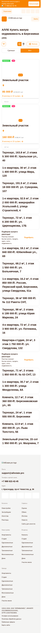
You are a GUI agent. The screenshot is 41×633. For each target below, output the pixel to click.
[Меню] (4, 19)
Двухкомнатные (7, 546)
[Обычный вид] (19, 44)
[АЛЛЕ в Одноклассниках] (28, 495)
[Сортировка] (4, 44)
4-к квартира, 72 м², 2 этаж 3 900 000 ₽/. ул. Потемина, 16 (19, 328)
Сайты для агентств (28, 524)
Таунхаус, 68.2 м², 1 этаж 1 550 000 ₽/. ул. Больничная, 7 (18, 267)
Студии (4, 539)
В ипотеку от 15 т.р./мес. (11, 96)
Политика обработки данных (11, 619)
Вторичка (25, 530)
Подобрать (29, 237)
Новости (24, 520)
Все (29, 50)
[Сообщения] (33, 11)
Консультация (33, 4)
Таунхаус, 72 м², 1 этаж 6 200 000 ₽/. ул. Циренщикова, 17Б (17, 221)
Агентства (5, 516)
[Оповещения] (37, 11)
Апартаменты (6, 535)
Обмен (24, 512)
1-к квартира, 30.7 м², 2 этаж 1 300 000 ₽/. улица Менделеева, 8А (20, 385)
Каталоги (4, 503)
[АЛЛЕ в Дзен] (12, 495)
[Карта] (23, 44)
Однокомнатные (7, 542)
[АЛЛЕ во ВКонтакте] (20, 495)
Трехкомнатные (7, 550)
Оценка (24, 508)
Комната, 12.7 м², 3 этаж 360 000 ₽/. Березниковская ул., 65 (20, 401)
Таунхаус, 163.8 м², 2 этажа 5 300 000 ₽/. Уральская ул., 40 (20, 156)
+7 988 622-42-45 (10, 6)
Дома (3, 558)
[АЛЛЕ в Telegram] (35, 495)
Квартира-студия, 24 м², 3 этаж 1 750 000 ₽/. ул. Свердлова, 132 (18, 344)
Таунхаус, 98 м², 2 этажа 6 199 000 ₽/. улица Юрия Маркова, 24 (18, 313)
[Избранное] (23, 11)
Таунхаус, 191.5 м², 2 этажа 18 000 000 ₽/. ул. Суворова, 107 (20, 187)
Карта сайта (6, 625)
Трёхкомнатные (27, 550)
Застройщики (6, 512)
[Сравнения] (28, 11)
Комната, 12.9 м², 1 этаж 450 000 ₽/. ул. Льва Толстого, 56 (17, 427)
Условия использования (10, 616)
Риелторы (5, 520)
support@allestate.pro (13, 473)
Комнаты (25, 535)
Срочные (11, 50)
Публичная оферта (8, 622)
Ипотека (24, 516)
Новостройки (6, 508)
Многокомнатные (8, 554)
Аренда (4, 568)
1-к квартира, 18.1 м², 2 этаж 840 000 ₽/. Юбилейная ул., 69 (20, 252)
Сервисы (24, 503)
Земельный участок (15, 80)
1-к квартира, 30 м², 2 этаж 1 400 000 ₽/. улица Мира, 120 (19, 171)
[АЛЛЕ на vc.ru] (5, 495)
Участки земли (27, 562)
